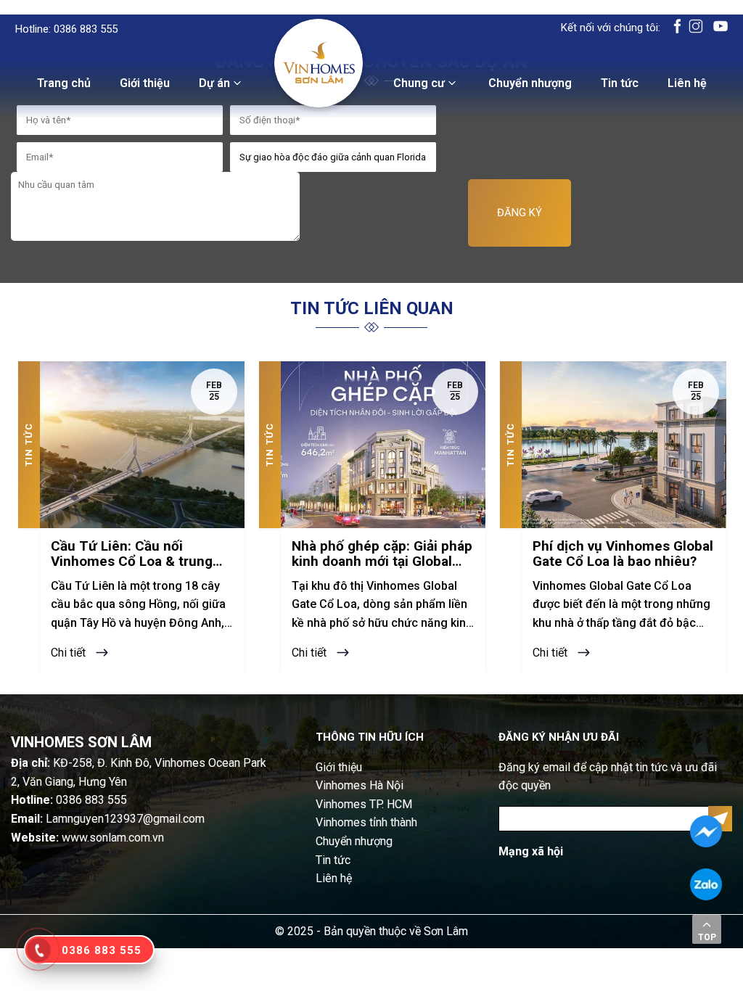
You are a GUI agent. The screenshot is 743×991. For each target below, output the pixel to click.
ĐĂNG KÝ (519, 212)
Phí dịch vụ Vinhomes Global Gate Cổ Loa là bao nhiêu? (623, 554)
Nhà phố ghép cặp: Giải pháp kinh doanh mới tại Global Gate (382, 554)
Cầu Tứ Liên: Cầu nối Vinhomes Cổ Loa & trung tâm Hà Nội (132, 554)
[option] (131, 517)
